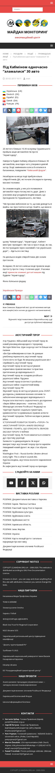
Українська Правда (13, 290)
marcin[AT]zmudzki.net (20, 748)
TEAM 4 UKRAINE (10, 602)
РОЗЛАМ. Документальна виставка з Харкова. (25, 499)
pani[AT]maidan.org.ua (14, 722)
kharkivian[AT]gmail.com (15, 730)
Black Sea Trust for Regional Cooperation (20, 624)
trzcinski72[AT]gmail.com (23, 754)
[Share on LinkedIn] (14, 110)
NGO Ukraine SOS (10, 630)
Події (30, 53)
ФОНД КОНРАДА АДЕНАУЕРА (15, 619)
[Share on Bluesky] (45, 110)
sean (28, 78)
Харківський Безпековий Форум (17, 696)
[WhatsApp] (43, 482)
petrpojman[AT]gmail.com (16, 739)
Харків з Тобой (9, 613)
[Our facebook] (22, 482)
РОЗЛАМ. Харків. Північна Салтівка (19, 504)
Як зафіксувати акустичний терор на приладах (25, 466)
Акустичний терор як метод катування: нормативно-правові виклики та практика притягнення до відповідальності (23, 369)
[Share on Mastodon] (36, 110)
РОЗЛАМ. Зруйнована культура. (18, 512)
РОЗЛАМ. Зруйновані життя (16, 520)
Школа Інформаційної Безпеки (16, 702)
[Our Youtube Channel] (11, 482)
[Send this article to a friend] (23, 110)
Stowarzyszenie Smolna (13, 607)
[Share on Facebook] (5, 110)
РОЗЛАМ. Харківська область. (17, 524)
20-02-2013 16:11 (13, 78)
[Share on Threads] (49, 110)
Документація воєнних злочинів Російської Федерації (23, 548)
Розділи (18, 53)
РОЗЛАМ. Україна (11, 534)
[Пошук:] (27, 9)
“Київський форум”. (37, 170)
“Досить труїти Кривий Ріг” (15, 644)
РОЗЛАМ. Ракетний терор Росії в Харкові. (22, 508)
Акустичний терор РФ (13, 387)
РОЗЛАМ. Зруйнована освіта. (16, 515)
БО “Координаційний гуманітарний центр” (22, 670)
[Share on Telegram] (40, 110)
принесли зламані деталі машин (24, 272)
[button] (51, 3)
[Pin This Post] (18, 110)
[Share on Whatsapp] (31, 110)
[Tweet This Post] (9, 110)
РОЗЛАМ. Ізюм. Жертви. (14, 529)
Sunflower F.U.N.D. (10, 650)
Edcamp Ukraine (10, 665)
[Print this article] (27, 110)
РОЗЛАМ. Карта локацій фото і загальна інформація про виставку (22, 540)
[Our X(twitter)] (32, 482)
